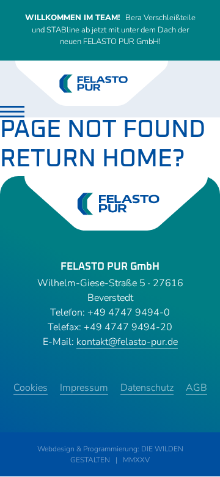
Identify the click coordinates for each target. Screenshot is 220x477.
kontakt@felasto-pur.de (127, 342)
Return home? (92, 159)
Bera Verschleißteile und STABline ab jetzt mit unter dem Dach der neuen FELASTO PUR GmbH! (110, 29)
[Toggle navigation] (12, 111)
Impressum (84, 387)
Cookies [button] (30, 387)
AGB (196, 387)
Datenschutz (147, 387)
